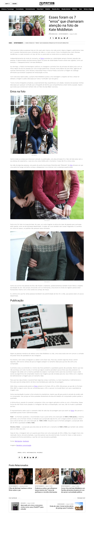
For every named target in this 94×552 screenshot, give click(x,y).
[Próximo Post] (79, 506)
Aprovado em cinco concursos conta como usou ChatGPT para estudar (32, 507)
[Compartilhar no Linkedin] (61, 38)
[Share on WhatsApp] (56, 38)
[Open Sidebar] (89, 17)
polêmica (39, 452)
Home (10, 43)
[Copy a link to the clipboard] (67, 38)
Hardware (26, 441)
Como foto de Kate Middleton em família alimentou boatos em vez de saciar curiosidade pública (73, 490)
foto (71, 165)
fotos (42, 58)
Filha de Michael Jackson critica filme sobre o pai (20, 489)
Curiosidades (61, 504)
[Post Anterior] (15, 506)
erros (20, 452)
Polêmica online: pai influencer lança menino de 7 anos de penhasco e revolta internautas (46, 490)
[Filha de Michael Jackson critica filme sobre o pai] (21, 476)
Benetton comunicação (23, 445)
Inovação (23, 503)
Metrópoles (18, 441)
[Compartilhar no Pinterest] (58, 38)
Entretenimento (63, 34)
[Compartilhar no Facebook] (50, 38)
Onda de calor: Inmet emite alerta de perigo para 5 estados (61, 507)
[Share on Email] (64, 38)
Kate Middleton (31, 452)
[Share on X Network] (53, 38)
